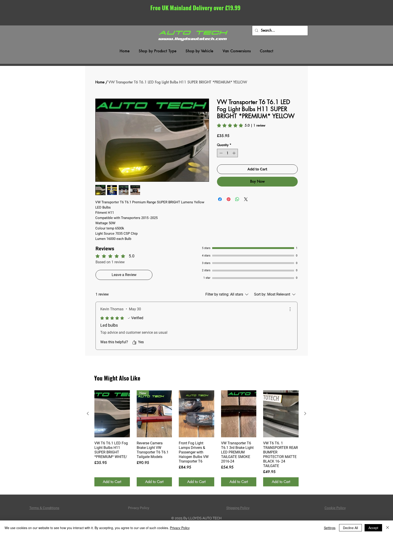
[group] (196, 438)
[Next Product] (305, 413)
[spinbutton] (227, 153)
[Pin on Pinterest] (228, 199)
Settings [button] (329, 527)
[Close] (387, 527)
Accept (373, 527)
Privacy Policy (180, 527)
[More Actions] (290, 309)
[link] (241, 125)
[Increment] (234, 153)
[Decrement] (220, 153)
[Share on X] (246, 199)
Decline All (350, 527)
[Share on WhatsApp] (237, 199)
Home (99, 82)
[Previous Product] (88, 413)
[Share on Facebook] (220, 199)
